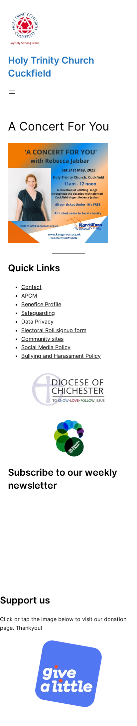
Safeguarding (38, 313)
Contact (31, 287)
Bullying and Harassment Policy (61, 356)
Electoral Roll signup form (53, 330)
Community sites (42, 339)
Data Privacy (37, 321)
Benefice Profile (41, 304)
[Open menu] (12, 92)
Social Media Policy (45, 347)
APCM (29, 295)
